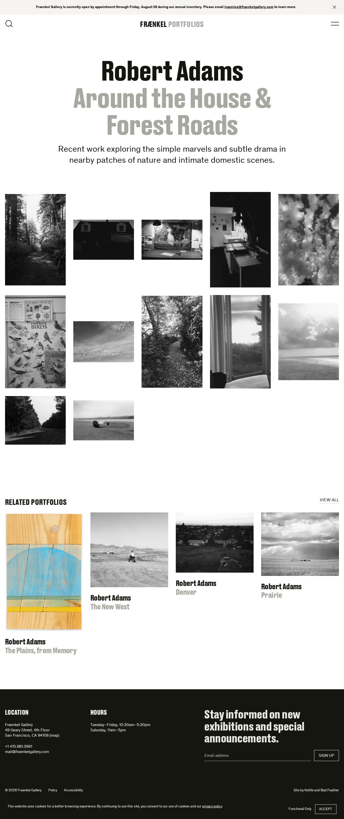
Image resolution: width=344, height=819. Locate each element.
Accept (325, 809)
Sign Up (326, 756)
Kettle (309, 790)
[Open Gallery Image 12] (103, 420)
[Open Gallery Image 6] (35, 341)
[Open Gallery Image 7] (103, 341)
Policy (52, 790)
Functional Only (300, 809)
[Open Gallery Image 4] (240, 239)
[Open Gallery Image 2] (103, 240)
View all (329, 500)
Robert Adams (172, 70)
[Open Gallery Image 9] (240, 341)
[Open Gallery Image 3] (172, 240)
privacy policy (212, 806)
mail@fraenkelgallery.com (27, 752)
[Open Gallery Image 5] (308, 239)
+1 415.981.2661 (18, 747)
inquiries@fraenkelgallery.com (248, 7)
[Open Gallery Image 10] (308, 341)
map (54, 736)
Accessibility (73, 790)
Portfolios (186, 23)
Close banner (334, 7)
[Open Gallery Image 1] (35, 239)
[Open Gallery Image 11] (35, 420)
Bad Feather (330, 790)
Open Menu (335, 24)
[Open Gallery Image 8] (172, 342)
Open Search (9, 24)
